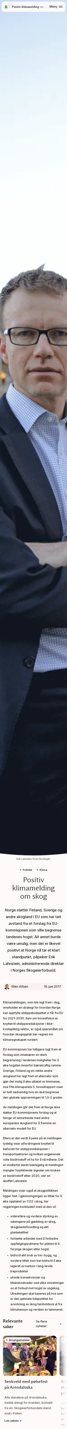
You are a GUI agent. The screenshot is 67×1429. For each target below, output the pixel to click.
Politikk (27, 870)
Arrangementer (19, 1340)
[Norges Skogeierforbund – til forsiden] (6, 6)
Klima (43, 870)
